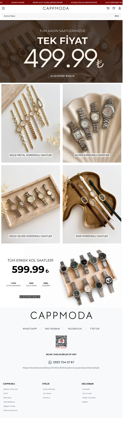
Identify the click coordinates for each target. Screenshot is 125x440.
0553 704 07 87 (63, 360)
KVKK (6, 391)
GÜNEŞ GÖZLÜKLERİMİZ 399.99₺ (64, 2)
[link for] (61, 51)
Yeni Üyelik (47, 391)
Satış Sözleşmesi (9, 399)
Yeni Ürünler (87, 391)
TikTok (95, 326)
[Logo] (56, 8)
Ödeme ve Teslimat (11, 387)
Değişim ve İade (9, 404)
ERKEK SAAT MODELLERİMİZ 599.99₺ (28, 2)
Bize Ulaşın (8, 395)
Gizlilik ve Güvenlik (10, 408)
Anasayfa (86, 387)
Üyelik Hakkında (49, 387)
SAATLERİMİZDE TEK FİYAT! (97, 2)
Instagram (52, 326)
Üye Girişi (46, 395)
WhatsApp (30, 326)
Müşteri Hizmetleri (89, 395)
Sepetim (85, 399)
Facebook (75, 326)
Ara (117, 15)
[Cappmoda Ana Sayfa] (61, 313)
